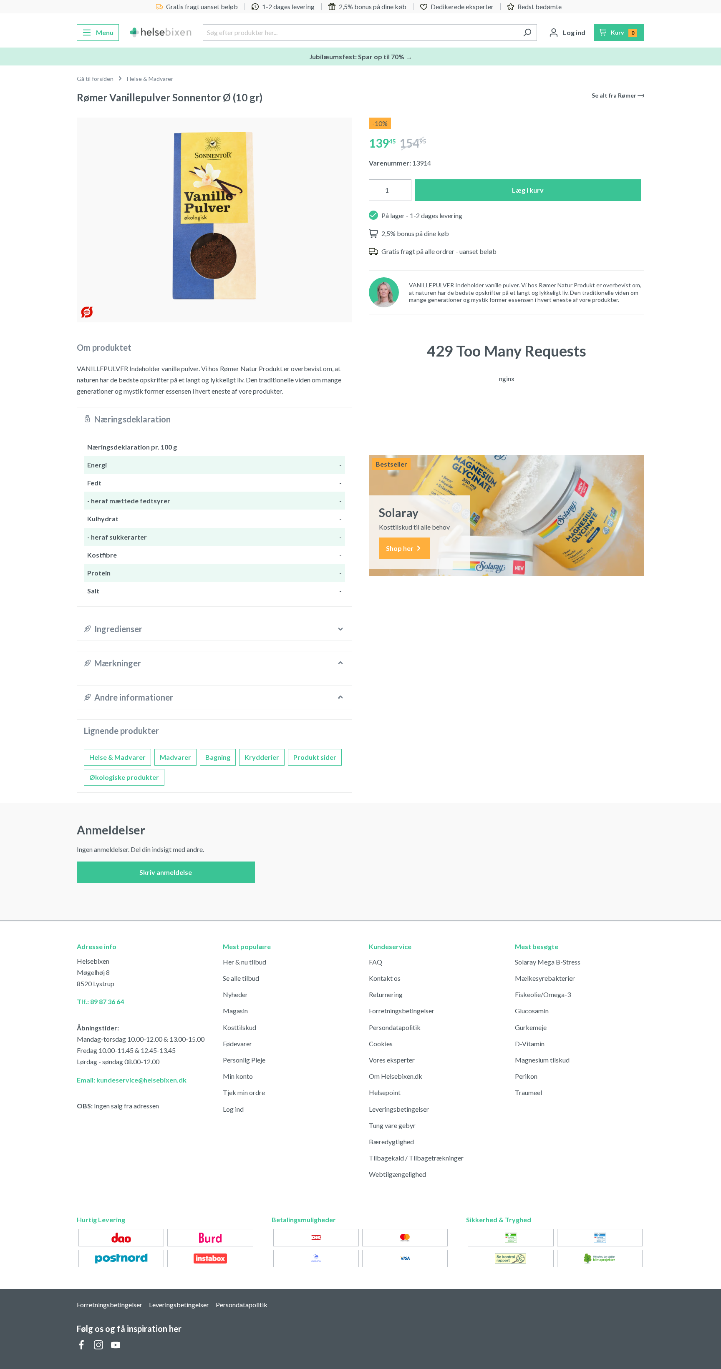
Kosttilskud (239, 1027)
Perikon (526, 1076)
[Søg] (527, 32)
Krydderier (262, 757)
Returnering (386, 994)
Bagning (217, 757)
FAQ (375, 962)
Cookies (381, 1043)
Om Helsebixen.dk (395, 1076)
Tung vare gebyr (392, 1125)
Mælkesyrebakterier (545, 978)
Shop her (400, 548)
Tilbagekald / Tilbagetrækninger (416, 1158)
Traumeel (528, 1092)
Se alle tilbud (241, 978)
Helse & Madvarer (117, 757)
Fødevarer (237, 1043)
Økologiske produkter (124, 777)
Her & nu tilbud (244, 962)
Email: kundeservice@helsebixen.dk (132, 1080)
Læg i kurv (528, 190)
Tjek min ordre (244, 1092)
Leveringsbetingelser (399, 1109)
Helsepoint (385, 1092)
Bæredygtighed (391, 1141)
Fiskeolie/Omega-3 (543, 994)
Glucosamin (532, 1011)
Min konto (238, 1076)
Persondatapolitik (395, 1027)
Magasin (235, 1011)
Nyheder (235, 994)
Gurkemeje (531, 1027)
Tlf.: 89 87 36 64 (100, 1001)
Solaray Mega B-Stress (547, 962)
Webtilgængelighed (397, 1174)
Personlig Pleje (244, 1060)
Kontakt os (385, 978)
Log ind (233, 1109)
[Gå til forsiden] (161, 32)
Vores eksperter (392, 1060)
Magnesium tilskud (542, 1060)
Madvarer (175, 757)
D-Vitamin (530, 1043)
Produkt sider (314, 757)
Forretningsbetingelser (401, 1011)
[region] (214, 217)
